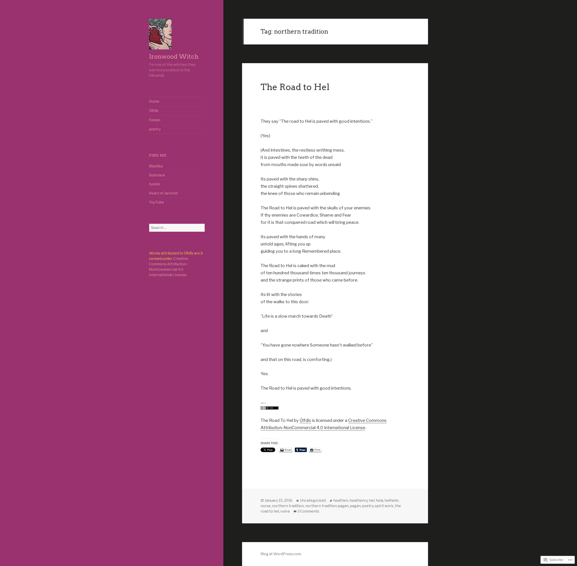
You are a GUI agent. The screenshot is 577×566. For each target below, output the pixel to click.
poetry (155, 129)
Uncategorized (313, 500)
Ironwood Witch (173, 56)
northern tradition (288, 506)
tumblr (154, 184)
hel (371, 500)
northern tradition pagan (326, 506)
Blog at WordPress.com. (281, 554)
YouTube (156, 202)
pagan (355, 506)
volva (285, 511)
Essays (154, 120)
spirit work (384, 506)
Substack (157, 175)
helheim (391, 500)
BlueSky (156, 166)
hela (379, 500)
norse (266, 506)
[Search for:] (177, 228)
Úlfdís (153, 111)
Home (154, 101)
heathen (340, 500)
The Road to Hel (295, 87)
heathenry (359, 500)
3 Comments (308, 511)
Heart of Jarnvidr (163, 193)
